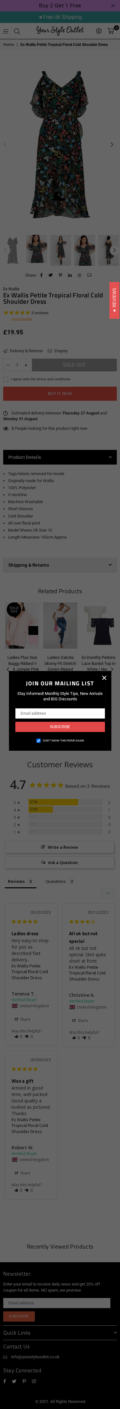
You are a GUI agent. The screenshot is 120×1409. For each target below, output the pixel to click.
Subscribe (60, 727)
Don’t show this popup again (63, 740)
